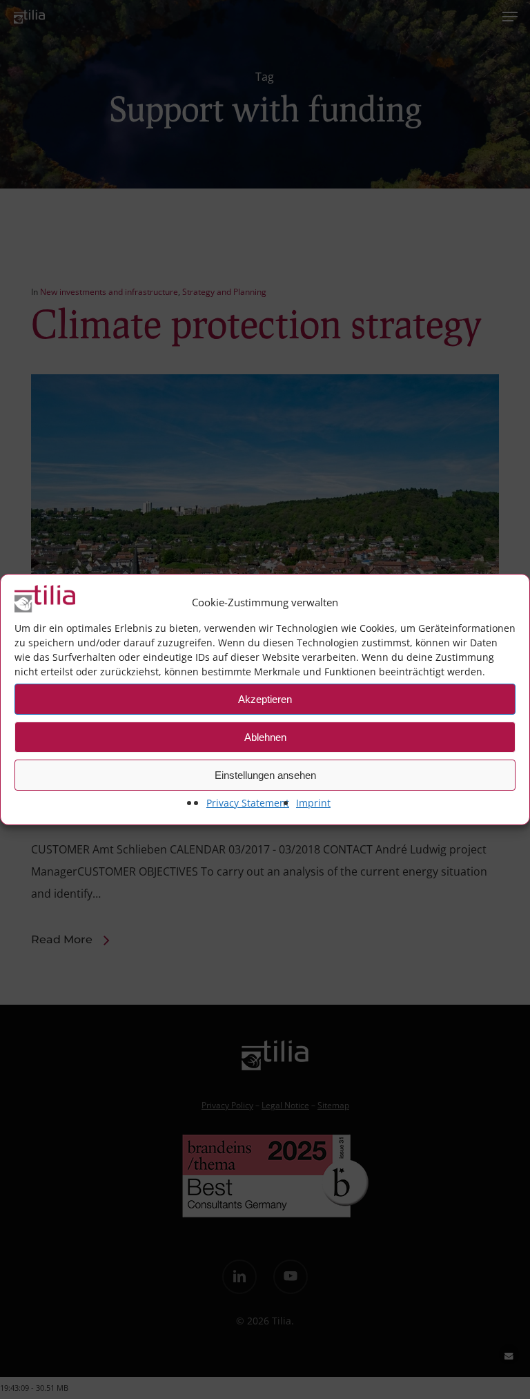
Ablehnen (265, 737)
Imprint (313, 802)
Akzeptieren (265, 699)
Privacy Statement (247, 802)
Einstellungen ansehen (265, 775)
